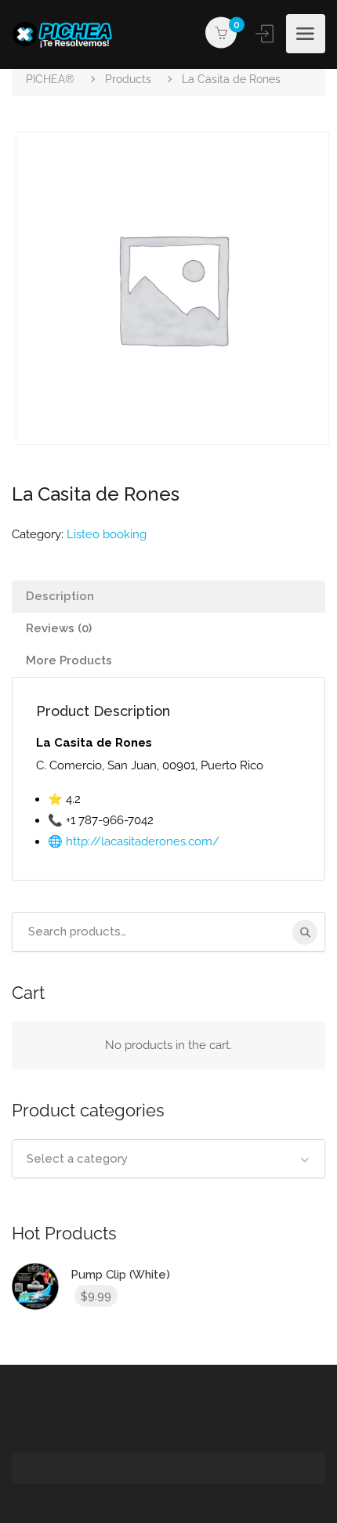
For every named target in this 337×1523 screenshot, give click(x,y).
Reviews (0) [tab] (59, 628)
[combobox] (168, 1158)
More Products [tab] (69, 660)
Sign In (265, 34)
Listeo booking (107, 534)
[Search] (304, 932)
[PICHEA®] (66, 34)
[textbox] (168, 1159)
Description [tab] (60, 596)
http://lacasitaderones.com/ (142, 841)
